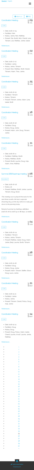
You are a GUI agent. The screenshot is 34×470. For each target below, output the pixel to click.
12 (18, 376)
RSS (29, 16)
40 (19, 446)
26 (19, 411)
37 (19, 438)
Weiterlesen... (5, 46)
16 (19, 386)
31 (19, 423)
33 (19, 428)
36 (19, 436)
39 (19, 443)
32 (19, 426)
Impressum (17, 467)
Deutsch (4, 1)
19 (19, 394)
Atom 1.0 (19, 16)
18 (19, 391)
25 (19, 409)
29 (19, 419)
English (10, 1)
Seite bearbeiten (17, 464)
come (4, 25)
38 (19, 441)
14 (19, 381)
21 (18, 399)
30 (19, 421)
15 (19, 384)
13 (19, 379)
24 (19, 406)
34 (19, 431)
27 (19, 414)
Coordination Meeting (9, 20)
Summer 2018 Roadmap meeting (14, 174)
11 (18, 374)
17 (19, 389)
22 (19, 401)
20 (19, 396)
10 (19, 372)
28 (19, 416)
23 (19, 404)
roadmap (5, 179)
